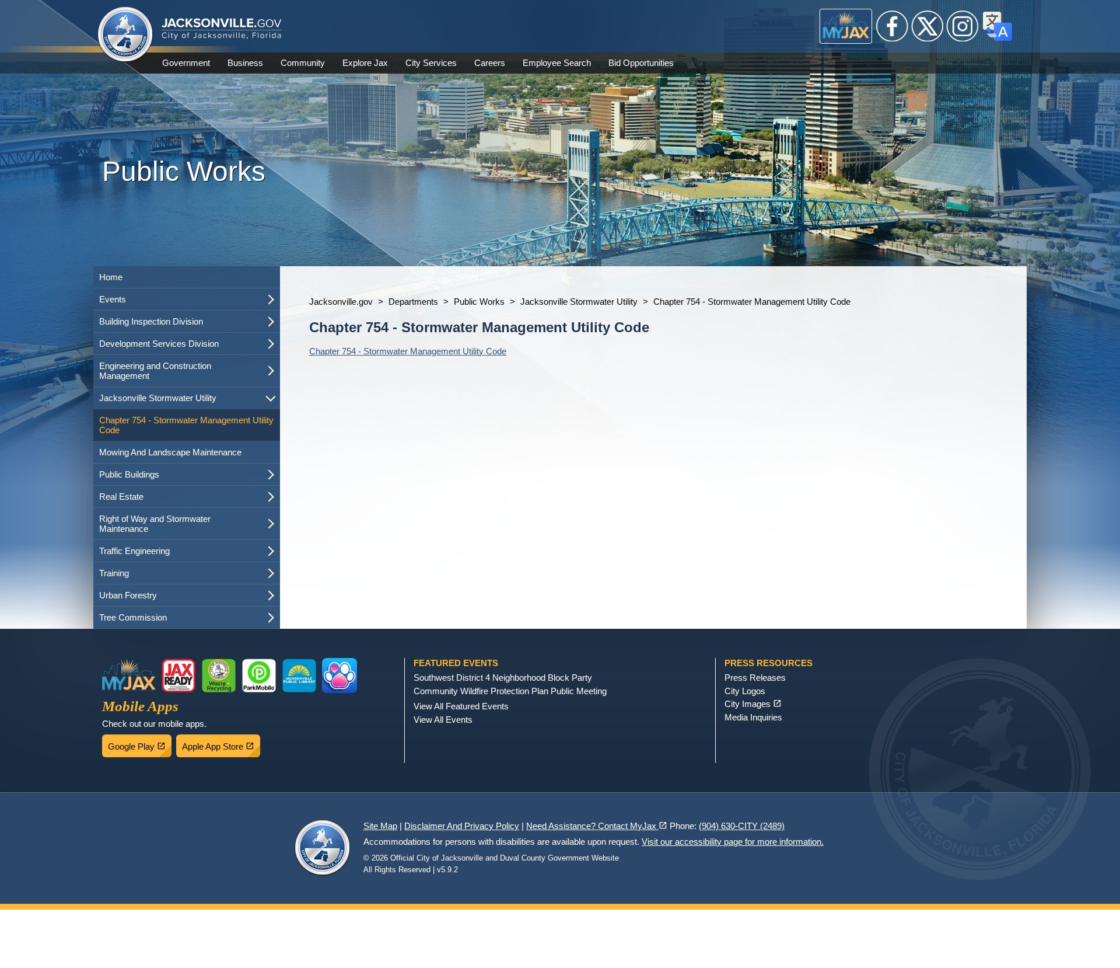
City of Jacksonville (125, 35)
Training (114, 573)
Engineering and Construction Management (155, 371)
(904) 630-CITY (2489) (742, 826)
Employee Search (557, 63)
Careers (489, 63)
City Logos (744, 691)
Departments (413, 302)
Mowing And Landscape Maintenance (170, 452)
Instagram (962, 26)
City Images (753, 704)
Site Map (380, 826)
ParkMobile (259, 675)
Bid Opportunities (641, 63)
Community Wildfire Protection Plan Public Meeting (510, 691)
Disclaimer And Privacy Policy (461, 826)
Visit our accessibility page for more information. (733, 842)
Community (303, 63)
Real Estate (121, 497)
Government (186, 63)
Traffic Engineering (134, 551)
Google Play (140, 743)
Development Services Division (159, 344)
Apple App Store (221, 743)
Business (245, 63)
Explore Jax (365, 63)
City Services (431, 63)
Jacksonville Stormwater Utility (157, 398)
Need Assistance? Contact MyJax (596, 826)
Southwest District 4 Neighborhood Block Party (503, 678)
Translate (997, 26)
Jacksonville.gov (341, 302)
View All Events (443, 720)
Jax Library (299, 675)
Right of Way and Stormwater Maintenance (155, 524)
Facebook (892, 26)
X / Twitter (927, 26)
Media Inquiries (753, 717)
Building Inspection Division (151, 321)
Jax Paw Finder (339, 675)
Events (112, 299)
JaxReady (178, 675)
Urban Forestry (128, 595)
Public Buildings (129, 474)
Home (111, 277)
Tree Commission (133, 617)
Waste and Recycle (218, 675)
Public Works (479, 302)
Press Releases (755, 678)
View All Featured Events (461, 706)
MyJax (846, 26)
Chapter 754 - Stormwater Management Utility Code (186, 425)
